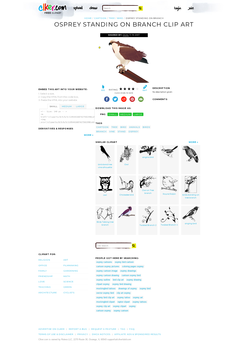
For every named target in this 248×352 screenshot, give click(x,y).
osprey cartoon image (106, 271)
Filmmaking (70, 265)
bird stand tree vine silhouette (105, 165)
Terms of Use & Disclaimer (55, 334)
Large (80, 106)
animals (134, 127)
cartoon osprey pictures (107, 266)
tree (112, 18)
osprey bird (145, 288)
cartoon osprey (103, 310)
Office (42, 265)
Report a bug (78, 329)
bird (120, 18)
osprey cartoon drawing (107, 275)
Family (42, 271)
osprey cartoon (121, 310)
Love (41, 281)
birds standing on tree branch (190, 196)
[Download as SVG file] (103, 88)
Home (88, 18)
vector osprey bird (105, 293)
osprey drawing (134, 279)
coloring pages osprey (133, 266)
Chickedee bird (126, 194)
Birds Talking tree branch (105, 223)
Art (65, 260)
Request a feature (103, 329)
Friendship (45, 276)
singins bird (148, 157)
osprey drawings (128, 271)
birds (146, 127)
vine (112, 131)
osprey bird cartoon (124, 262)
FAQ (131, 329)
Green (67, 287)
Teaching (44, 287)
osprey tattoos (140, 302)
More (87, 135)
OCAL (126, 35)
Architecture (47, 292)
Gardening (70, 271)
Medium (67, 106)
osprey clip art (103, 306)
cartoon (100, 18)
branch (101, 131)
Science (68, 281)
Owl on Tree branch (148, 191)
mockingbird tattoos (106, 288)
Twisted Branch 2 (148, 225)
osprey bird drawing (121, 284)
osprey (133, 131)
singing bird (191, 223)
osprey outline (103, 279)
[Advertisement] (66, 58)
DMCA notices (101, 334)
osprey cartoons (104, 262)
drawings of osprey (127, 288)
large (138, 114)
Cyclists (68, 292)
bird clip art (118, 279)
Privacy (82, 334)
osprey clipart (119, 306)
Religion (44, 260)
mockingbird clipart (105, 302)
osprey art (138, 297)
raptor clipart (124, 302)
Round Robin (169, 194)
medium (125, 114)
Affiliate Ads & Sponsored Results (137, 334)
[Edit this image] (144, 88)
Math (66, 276)
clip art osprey (124, 293)
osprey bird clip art (105, 297)
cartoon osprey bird (131, 275)
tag (122, 329)
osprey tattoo (123, 297)
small (112, 114)
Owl (126, 164)
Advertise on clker (51, 329)
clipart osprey (102, 284)
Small (53, 106)
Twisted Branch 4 (169, 224)
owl (105, 195)
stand (122, 131)
